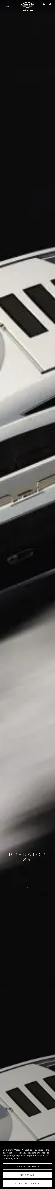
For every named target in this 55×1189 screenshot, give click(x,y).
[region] (27, 1165)
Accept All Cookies (27, 1183)
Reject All (27, 1175)
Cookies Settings (27, 1166)
